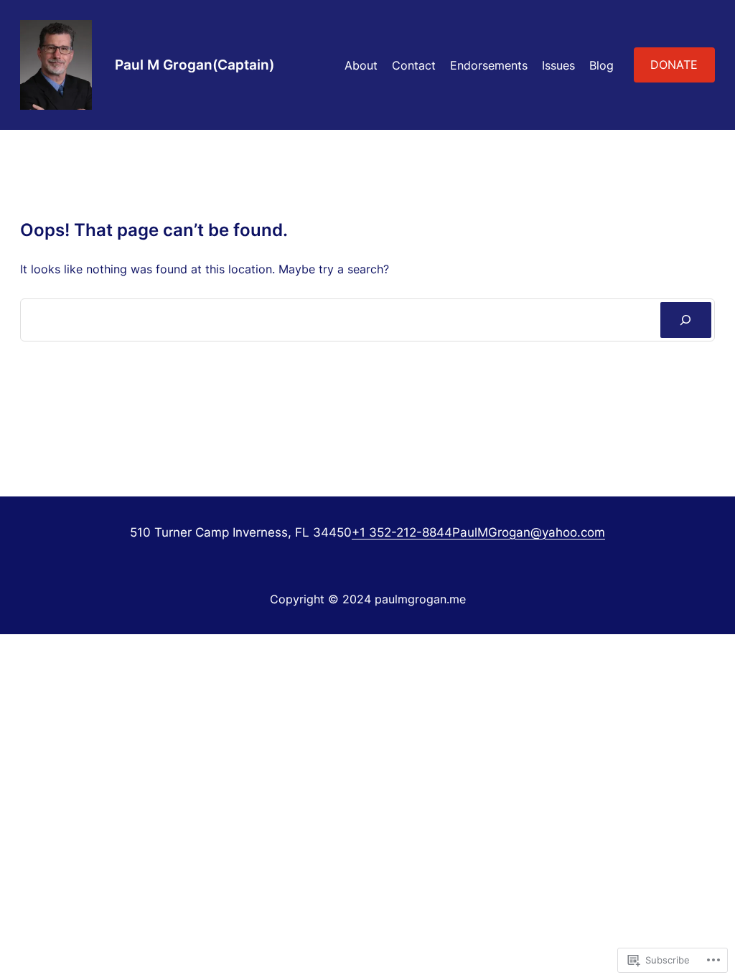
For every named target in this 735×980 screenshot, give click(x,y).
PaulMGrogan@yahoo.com (528, 532)
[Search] (685, 320)
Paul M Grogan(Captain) (194, 64)
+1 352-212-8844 (402, 532)
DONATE (674, 64)
